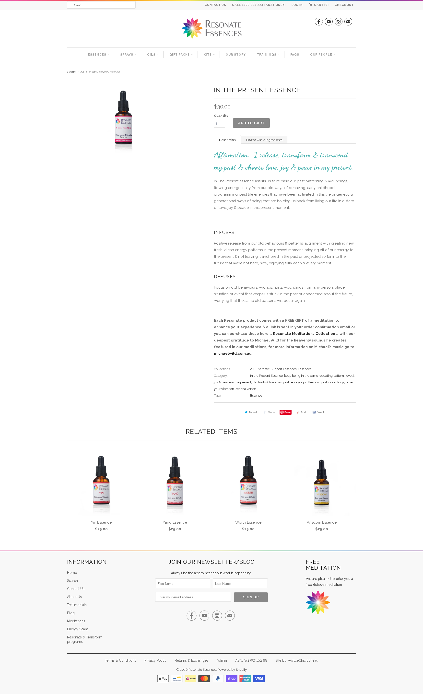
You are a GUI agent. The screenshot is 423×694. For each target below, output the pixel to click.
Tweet (253, 412)
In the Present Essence (266, 375)
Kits (208, 54)
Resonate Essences (202, 669)
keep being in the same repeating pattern (314, 375)
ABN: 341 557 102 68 (251, 660)
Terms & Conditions (120, 660)
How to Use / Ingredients (264, 140)
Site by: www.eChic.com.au (297, 660)
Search (72, 581)
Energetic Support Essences (276, 369)
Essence (256, 395)
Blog (71, 613)
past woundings (332, 382)
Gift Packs (179, 54)
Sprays (126, 54)
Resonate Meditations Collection (304, 333)
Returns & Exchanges (191, 660)
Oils (151, 54)
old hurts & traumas (267, 382)
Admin (222, 660)
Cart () (321, 5)
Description (227, 140)
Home (72, 573)
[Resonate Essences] (211, 29)
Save (287, 412)
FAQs (294, 54)
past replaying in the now (301, 382)
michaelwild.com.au (233, 353)
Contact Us (215, 5)
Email (320, 412)
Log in (297, 5)
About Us (74, 597)
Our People (321, 54)
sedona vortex (245, 389)
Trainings (266, 54)
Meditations (76, 621)
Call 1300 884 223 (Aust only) (259, 5)
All (82, 72)
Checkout (344, 5)
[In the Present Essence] (124, 118)
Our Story (236, 54)
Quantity (221, 116)
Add (303, 412)
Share (271, 412)
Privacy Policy (155, 660)
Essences (97, 54)
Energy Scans (78, 629)
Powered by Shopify (232, 669)
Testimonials (77, 605)
